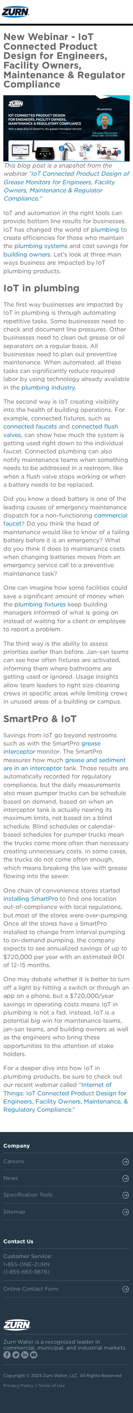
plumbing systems (41, 245)
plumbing (105, 229)
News (10, 1178)
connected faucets (30, 426)
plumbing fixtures (40, 604)
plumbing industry (48, 387)
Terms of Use (51, 1385)
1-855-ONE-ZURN (26, 1264)
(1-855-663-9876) (26, 1271)
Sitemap (14, 1211)
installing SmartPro (30, 898)
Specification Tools (27, 1194)
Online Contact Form (31, 1288)
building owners (26, 254)
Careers (13, 1161)
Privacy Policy (18, 1385)
